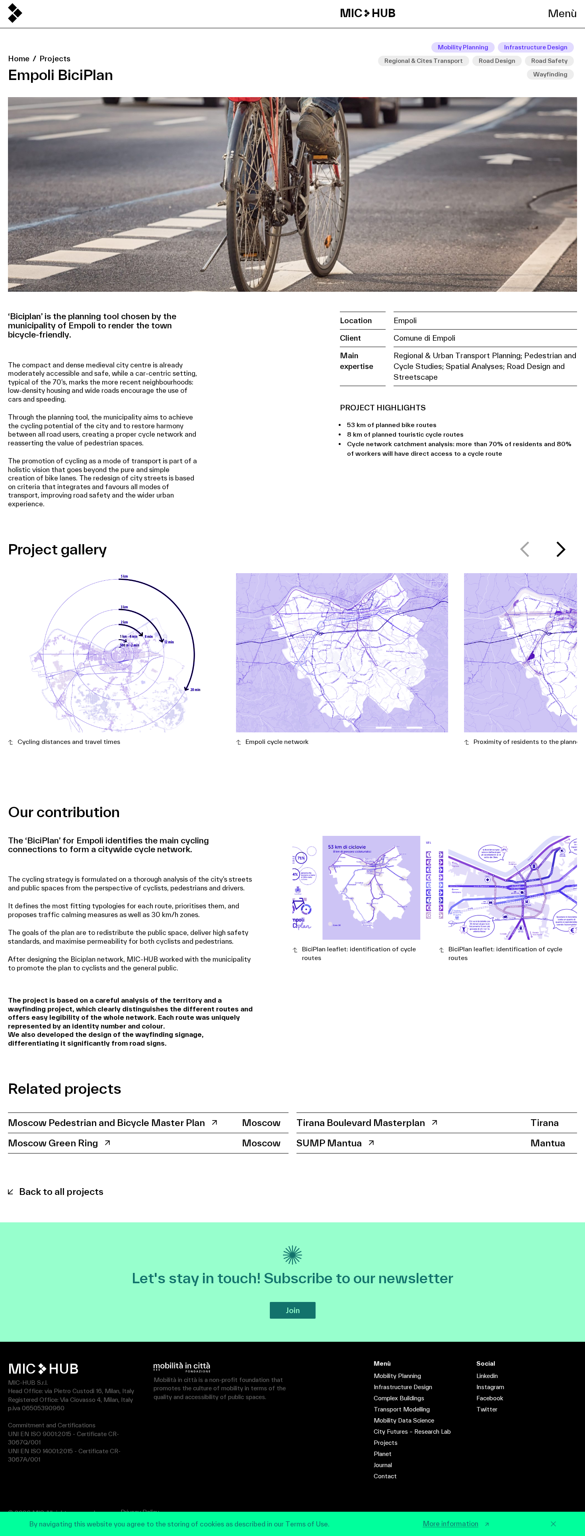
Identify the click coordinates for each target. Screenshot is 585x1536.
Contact (385, 1476)
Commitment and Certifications (52, 1425)
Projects (54, 58)
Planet (383, 1453)
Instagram (490, 1387)
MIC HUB (368, 13)
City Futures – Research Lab (412, 1431)
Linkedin (487, 1375)
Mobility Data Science (404, 1420)
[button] (561, 549)
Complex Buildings (399, 1398)
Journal (383, 1465)
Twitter (486, 1409)
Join (293, 1310)
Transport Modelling (402, 1409)
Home (18, 58)
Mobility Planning (397, 1375)
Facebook (489, 1398)
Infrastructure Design (403, 1387)
